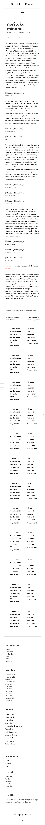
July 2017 (30, 458)
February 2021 (32, 370)
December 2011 (15, 614)
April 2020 (31, 391)
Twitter (7, 784)
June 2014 (30, 536)
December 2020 (15, 385)
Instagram (8, 781)
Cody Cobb (9, 738)
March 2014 (31, 545)
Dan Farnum (9, 747)
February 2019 (32, 424)
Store (7, 760)
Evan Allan (9, 720)
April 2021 (30, 364)
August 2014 (14, 550)
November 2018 (15, 440)
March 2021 (31, 367)
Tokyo (34, 310)
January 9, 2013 (18, 33)
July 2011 (30, 611)
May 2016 (30, 489)
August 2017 (14, 473)
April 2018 (30, 443)
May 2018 (30, 440)
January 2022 (15, 328)
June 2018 (30, 437)
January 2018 (14, 434)
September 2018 (15, 446)
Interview (8, 659)
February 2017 (32, 473)
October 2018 (15, 443)
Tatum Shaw (9, 729)
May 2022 (30, 334)
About (7, 766)
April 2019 (30, 418)
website (8, 268)
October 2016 (15, 492)
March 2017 (31, 470)
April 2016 (30, 492)
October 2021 (15, 364)
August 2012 (14, 601)
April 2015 (30, 517)
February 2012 (32, 599)
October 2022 (15, 337)
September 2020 (10, 682)
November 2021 (15, 361)
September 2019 (15, 421)
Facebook (8, 777)
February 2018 (32, 448)
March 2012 (31, 596)
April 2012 (30, 593)
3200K (24, 286)
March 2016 (31, 495)
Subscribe (8, 786)
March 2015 (31, 520)
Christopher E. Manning (13, 726)
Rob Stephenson (11, 732)
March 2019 (31, 421)
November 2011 (15, 617)
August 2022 (14, 345)
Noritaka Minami (27, 310)
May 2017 (30, 464)
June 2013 (30, 563)
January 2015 (14, 508)
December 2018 (15, 437)
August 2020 (14, 399)
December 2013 (15, 563)
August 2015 (14, 523)
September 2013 (15, 571)
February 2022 (32, 343)
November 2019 (15, 415)
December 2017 (15, 461)
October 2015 (14, 517)
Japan (21, 310)
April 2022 (31, 337)
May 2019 (30, 415)
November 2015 (15, 514)
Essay (7, 656)
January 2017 (14, 458)
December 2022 (15, 331)
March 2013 (31, 571)
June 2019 (30, 412)
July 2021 (30, 355)
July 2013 (30, 560)
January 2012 (15, 584)
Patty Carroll (9, 717)
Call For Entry (9, 654)
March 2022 (31, 340)
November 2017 (15, 464)
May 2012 (30, 590)
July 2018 (30, 434)
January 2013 (14, 560)
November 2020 (15, 388)
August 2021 (14, 372)
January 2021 (15, 355)
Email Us (28, 802)
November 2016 (15, 489)
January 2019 (14, 409)
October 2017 (15, 467)
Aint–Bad (27, 33)
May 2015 (30, 514)
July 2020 (30, 382)
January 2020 (15, 382)
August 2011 (14, 626)
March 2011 (31, 623)
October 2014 (15, 542)
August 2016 (14, 498)
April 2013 (30, 569)
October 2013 (14, 569)
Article (13, 310)
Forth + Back (9, 714)
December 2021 (15, 358)
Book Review (9, 652)
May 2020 (30, 388)
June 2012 (30, 587)
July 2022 (30, 328)
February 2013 (32, 574)
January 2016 (14, 483)
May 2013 (30, 566)
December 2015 (15, 511)
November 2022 (15, 334)
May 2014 (30, 539)
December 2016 (15, 486)
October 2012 (15, 593)
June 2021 (30, 358)
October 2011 (14, 620)
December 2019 (15, 412)
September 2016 (15, 495)
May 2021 (30, 361)
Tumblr (7, 779)
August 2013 (14, 574)
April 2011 (30, 620)
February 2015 (32, 523)
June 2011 (30, 614)
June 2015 (30, 511)
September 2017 (15, 470)
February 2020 (32, 397)
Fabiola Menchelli (12, 319)
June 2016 (30, 486)
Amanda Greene (11, 735)
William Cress (10, 744)
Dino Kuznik (9, 741)
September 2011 (15, 623)
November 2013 (15, 566)
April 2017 (30, 467)
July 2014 (30, 533)
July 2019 (30, 409)
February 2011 (32, 626)
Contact (8, 763)
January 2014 (15, 533)
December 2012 (15, 587)
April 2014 (30, 542)
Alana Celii (9, 723)
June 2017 (30, 461)
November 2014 (15, 539)
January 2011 (14, 611)
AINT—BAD (22, 4)
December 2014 (15, 536)
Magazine (8, 661)
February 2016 (32, 498)
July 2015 (30, 508)
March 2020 (31, 394)
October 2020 (15, 391)
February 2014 (32, 547)
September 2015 (15, 520)
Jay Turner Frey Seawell (33, 319)
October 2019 (15, 418)
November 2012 (15, 590)
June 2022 (31, 331)
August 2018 (14, 448)
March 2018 (31, 446)
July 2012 (30, 584)
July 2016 (30, 483)
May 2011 (30, 617)
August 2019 (14, 424)
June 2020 (31, 385)
